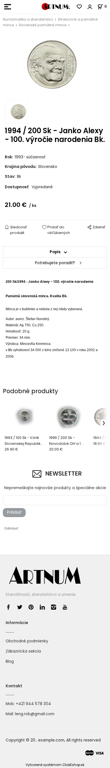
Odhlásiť (11, 528)
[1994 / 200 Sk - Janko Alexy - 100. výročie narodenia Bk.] (55, 65)
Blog (10, 661)
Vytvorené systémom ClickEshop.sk (55, 765)
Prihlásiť (14, 512)
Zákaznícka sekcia (23, 651)
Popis (55, 252)
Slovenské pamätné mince (43, 25)
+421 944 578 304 (33, 703)
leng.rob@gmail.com (34, 714)
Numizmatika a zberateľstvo (28, 19)
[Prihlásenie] (90, 6)
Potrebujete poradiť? (55, 263)
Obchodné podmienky (27, 641)
